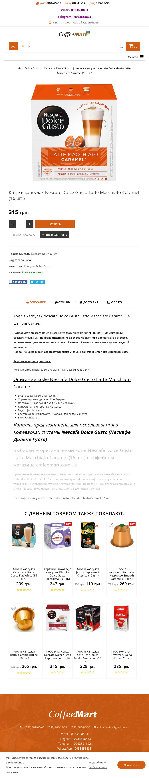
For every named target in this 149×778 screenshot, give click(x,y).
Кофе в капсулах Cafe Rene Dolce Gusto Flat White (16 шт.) (24, 573)
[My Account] (13, 46)
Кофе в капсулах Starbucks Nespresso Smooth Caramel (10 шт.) (121, 573)
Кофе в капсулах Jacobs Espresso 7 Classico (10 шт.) (87, 572)
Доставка (90, 302)
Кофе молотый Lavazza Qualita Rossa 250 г (121, 655)
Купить (55, 224)
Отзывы (64, 302)
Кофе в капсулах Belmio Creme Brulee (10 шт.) (24, 655)
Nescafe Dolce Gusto (44, 254)
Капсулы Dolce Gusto (37, 266)
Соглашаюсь (131, 765)
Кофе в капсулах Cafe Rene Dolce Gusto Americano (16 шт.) (88, 656)
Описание (37, 302)
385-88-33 (99, 3)
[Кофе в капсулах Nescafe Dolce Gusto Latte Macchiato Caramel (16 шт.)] (74, 132)
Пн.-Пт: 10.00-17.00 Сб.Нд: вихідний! (76, 22)
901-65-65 (50, 3)
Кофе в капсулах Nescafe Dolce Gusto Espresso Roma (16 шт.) (57, 656)
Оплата (116, 302)
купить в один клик (54, 234)
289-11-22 (75, 3)
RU (23, 46)
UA (29, 46)
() (135, 46)
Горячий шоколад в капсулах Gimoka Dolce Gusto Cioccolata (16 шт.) (57, 573)
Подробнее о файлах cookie (98, 765)
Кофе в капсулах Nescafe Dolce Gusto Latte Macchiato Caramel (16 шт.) (66, 498)
